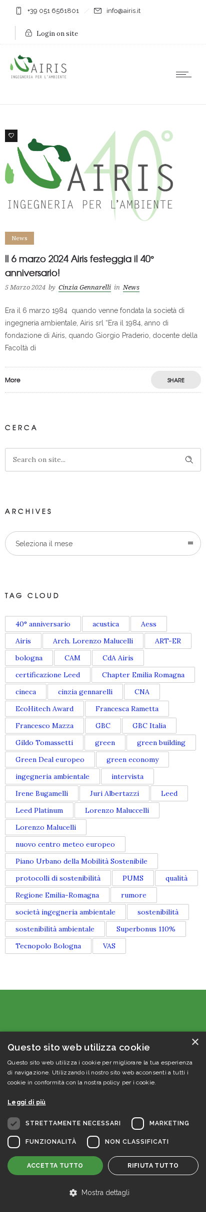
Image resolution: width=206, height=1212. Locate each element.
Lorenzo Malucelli (46, 827)
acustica (105, 623)
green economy (132, 759)
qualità (177, 878)
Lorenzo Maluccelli (117, 810)
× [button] (194, 1042)
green (105, 742)
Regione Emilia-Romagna (57, 895)
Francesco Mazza (45, 725)
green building (161, 742)
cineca (26, 691)
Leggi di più (27, 1102)
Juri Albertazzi (114, 793)
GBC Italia (149, 725)
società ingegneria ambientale (66, 912)
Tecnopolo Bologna (48, 945)
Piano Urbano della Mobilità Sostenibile (82, 861)
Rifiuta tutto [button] (153, 1165)
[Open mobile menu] (186, 74)
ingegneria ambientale (53, 776)
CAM (72, 657)
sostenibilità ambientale (55, 928)
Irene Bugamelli (42, 793)
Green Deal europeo (50, 759)
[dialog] (103, 1122)
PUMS (133, 878)
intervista (128, 776)
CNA (142, 691)
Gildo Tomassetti (44, 742)
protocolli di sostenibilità (58, 878)
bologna (29, 657)
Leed (169, 793)
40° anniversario (43, 623)
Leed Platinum (39, 810)
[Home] (40, 77)
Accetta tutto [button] (55, 1165)
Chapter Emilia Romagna (143, 674)
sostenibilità (158, 912)
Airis (23, 640)
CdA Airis (118, 657)
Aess (148, 623)
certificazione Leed (48, 674)
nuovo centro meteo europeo (65, 844)
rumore (133, 895)
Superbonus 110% (146, 928)
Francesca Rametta (127, 708)
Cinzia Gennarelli (84, 287)
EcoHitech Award (45, 708)
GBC (103, 725)
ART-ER (168, 640)
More (12, 379)
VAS (109, 945)
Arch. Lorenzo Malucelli (93, 640)
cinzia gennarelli (85, 691)
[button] (103, 1193)
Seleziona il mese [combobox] (44, 544)
